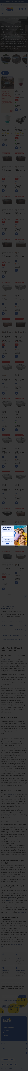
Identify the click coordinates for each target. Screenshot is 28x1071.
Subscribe (7, 543)
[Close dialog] (26, 526)
